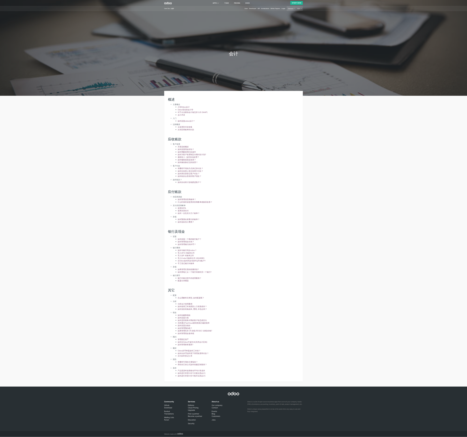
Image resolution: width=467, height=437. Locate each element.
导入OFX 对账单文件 (186, 253)
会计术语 (181, 115)
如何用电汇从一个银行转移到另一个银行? (194, 272)
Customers (216, 416)
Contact (215, 408)
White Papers (275, 8)
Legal (283, 8)
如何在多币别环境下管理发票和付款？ (193, 353)
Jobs (214, 420)
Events (214, 411)
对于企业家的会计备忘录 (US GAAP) (192, 112)
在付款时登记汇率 (185, 356)
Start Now (296, 3)
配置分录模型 (183, 281)
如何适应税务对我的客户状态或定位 (192, 320)
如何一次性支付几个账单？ (189, 213)
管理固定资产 (183, 339)
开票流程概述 (183, 147)
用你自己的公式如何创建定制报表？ (192, 364)
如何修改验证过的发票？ (188, 162)
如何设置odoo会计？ (186, 121)
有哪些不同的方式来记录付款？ (190, 168)
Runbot (167, 411)
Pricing (237, 3)
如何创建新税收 (184, 315)
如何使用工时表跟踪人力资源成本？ (192, 306)
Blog (213, 414)
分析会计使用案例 (185, 304)
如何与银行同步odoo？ (187, 250)
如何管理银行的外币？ (187, 244)
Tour (226, 3)
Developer (252, 8)
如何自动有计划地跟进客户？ (189, 182)
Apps (215, 3)
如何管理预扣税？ (185, 328)
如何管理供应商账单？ (187, 199)
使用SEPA (182, 208)
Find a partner (193, 414)
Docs (247, 3)
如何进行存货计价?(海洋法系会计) (191, 376)
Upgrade (191, 410)
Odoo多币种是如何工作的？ (189, 351)
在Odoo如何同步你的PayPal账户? (192, 261)
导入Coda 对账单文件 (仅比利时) (191, 258)
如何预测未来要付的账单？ (189, 219)
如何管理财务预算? (185, 344)
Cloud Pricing (193, 408)
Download (168, 408)
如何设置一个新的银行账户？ (189, 239)
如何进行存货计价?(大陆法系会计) (191, 373)
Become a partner (195, 416)
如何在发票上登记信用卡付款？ (190, 171)
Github (166, 405)
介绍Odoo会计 (184, 107)
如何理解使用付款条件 (187, 152)
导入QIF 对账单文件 (186, 255)
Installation (265, 8)
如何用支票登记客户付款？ (189, 173)
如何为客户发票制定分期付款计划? (192, 154)
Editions (191, 405)
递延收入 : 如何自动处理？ (188, 157)
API (259, 8)
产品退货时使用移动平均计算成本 (191, 370)
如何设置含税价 (184, 325)
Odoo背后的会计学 (185, 110)
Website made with (170, 434)
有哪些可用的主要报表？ (188, 362)
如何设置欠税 (183, 318)
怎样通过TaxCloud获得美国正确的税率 (194, 323)
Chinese (291, 8)
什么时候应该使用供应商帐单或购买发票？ (195, 202)
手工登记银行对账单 (186, 263)
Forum (166, 420)
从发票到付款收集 (185, 127)
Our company (217, 405)
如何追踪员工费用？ (186, 222)
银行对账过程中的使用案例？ (189, 278)
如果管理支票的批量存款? (188, 269)
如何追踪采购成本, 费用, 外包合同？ (192, 309)
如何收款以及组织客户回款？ (189, 176)
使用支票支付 (183, 211)
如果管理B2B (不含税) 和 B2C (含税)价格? (195, 331)
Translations (169, 414)
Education (192, 420)
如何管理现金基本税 (186, 333)
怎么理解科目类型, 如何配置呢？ (191, 298)
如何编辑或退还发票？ (187, 160)
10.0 (299, 8)
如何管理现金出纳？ (186, 241)
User (246, 8)
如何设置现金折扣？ (186, 149)
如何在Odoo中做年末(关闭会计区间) (192, 342)
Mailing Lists (169, 417)
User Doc (167, 8)
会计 (172, 8)
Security (191, 423)
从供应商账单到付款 (186, 129)
